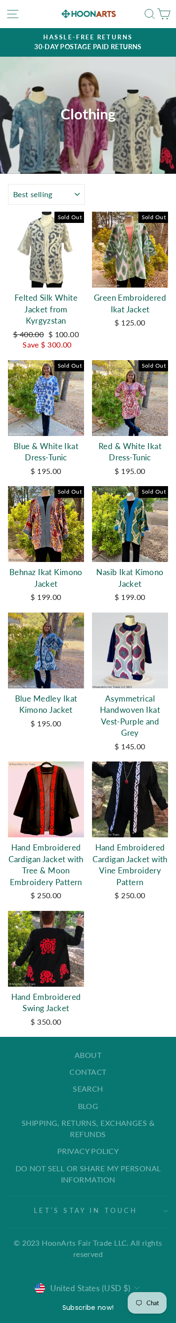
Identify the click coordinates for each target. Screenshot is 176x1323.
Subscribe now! (88, 1307)
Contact (87, 1071)
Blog (88, 1105)
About (88, 1054)
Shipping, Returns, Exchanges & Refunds (88, 1128)
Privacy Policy (88, 1150)
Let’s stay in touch (86, 1210)
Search (88, 1088)
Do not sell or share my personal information (88, 1174)
